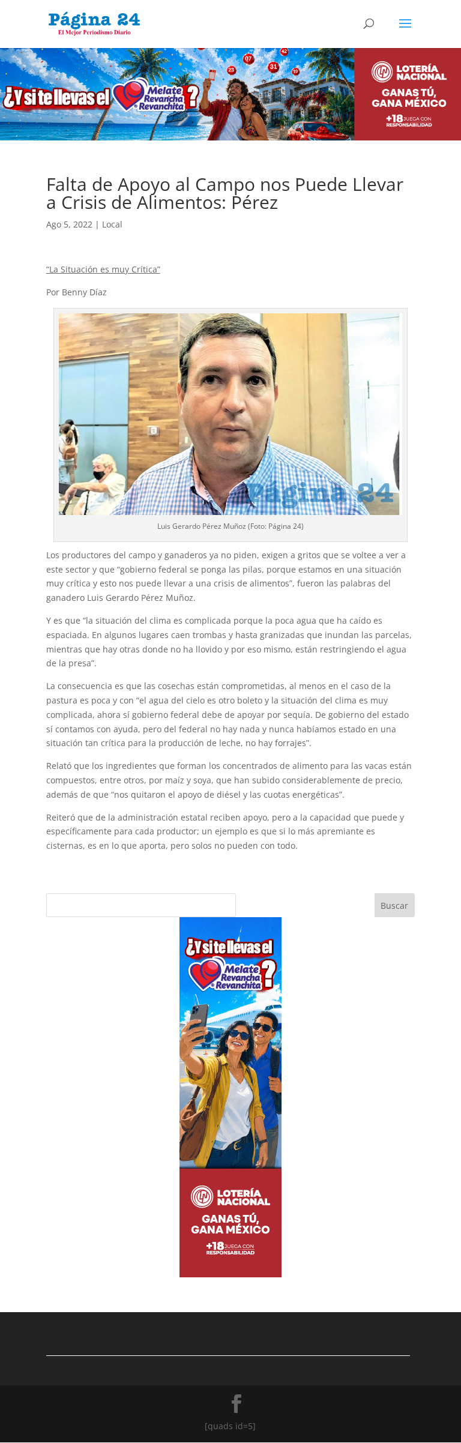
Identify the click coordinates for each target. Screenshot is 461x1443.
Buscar (394, 905)
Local (112, 224)
